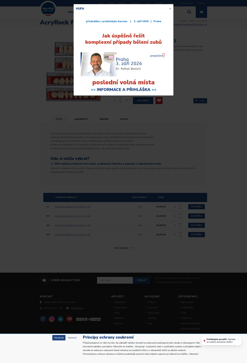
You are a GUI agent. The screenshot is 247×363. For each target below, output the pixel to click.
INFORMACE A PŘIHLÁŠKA (123, 89)
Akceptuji (59, 337)
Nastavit (72, 337)
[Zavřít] (238, 339)
